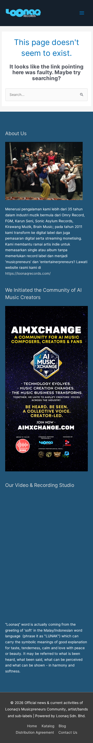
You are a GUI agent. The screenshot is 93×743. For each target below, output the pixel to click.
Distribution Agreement (35, 732)
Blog (62, 726)
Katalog (48, 726)
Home (32, 726)
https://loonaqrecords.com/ (28, 273)
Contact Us (67, 732)
